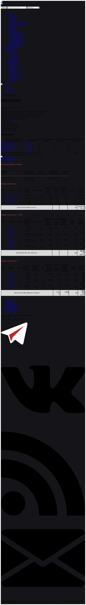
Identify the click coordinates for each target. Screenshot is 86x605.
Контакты (12, 73)
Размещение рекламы (17, 75)
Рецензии (12, 26)
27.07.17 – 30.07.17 (11, 199)
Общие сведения (15, 69)
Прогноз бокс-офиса (16, 41)
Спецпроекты (14, 60)
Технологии (13, 28)
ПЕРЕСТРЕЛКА (7, 143)
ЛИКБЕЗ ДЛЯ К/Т (11, 62)
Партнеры (12, 77)
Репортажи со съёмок (17, 24)
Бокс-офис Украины (16, 37)
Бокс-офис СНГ (14, 34)
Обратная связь (14, 79)
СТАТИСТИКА (10, 49)
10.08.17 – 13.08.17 (11, 247)
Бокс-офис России (15, 32)
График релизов (10, 92)
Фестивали (13, 54)
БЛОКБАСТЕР (6, 150)
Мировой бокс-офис (16, 39)
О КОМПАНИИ (11, 68)
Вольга (14, 121)
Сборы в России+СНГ (9, 158)
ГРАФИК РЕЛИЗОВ (12, 47)
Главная (8, 88)
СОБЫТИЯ (9, 51)
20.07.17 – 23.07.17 (11, 195)
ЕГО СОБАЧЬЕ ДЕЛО (9, 146)
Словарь (12, 66)
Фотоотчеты (13, 58)
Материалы (13, 64)
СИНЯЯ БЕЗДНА (7, 148)
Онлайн (12, 56)
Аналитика (13, 19)
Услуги (11, 71)
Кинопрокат (13, 52)
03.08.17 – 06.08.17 (11, 203)
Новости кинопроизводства (19, 22)
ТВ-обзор (12, 21)
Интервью (13, 17)
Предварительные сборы (18, 45)
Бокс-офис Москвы (16, 36)
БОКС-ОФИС (10, 30)
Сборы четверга (15, 43)
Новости (8, 13)
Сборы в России (6, 160)
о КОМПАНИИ (10, 312)
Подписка (12, 81)
